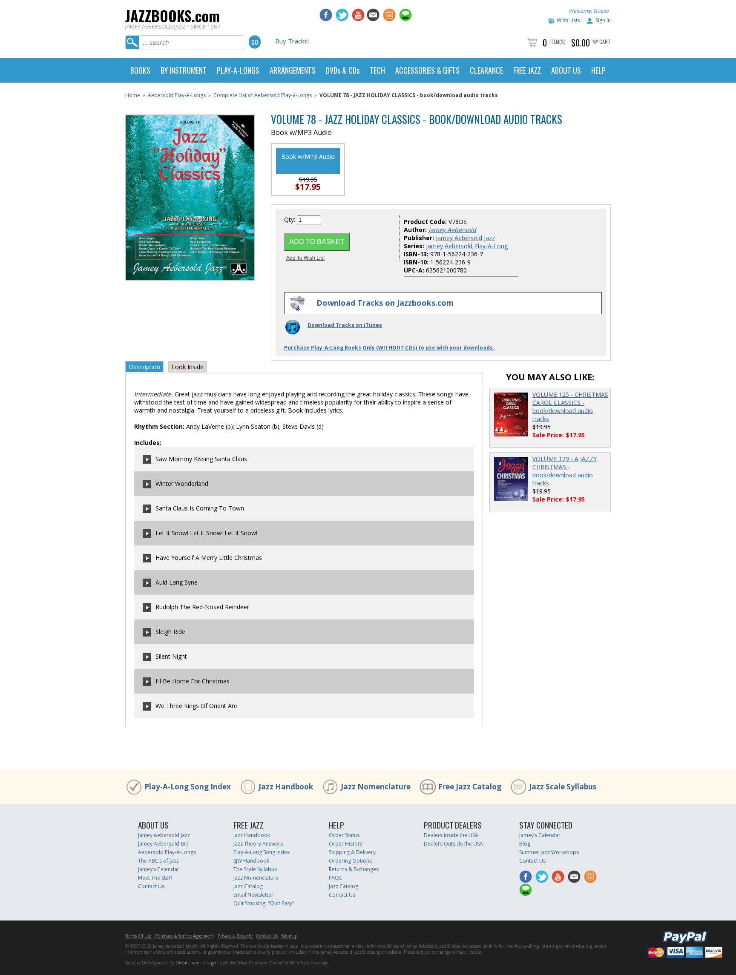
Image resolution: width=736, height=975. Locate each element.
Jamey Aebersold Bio (163, 843)
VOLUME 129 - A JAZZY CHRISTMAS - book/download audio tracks (564, 471)
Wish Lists (568, 20)
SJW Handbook (251, 860)
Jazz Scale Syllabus (562, 786)
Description (144, 367)
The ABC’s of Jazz (158, 860)
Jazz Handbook (286, 786)
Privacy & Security (235, 936)
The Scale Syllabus (255, 869)
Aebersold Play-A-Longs (177, 95)
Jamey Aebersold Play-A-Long (467, 246)
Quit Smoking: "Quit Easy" (263, 903)
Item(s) (557, 41)
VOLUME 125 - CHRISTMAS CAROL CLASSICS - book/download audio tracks (570, 406)
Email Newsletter (253, 894)
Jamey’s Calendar (158, 869)
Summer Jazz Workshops (549, 852)
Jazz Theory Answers (258, 843)
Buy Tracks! (292, 41)
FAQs (335, 877)
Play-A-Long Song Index (187, 786)
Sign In (603, 20)
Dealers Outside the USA (453, 843)
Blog (524, 843)
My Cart (601, 41)
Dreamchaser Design (195, 963)
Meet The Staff (155, 877)
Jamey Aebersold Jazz (465, 238)
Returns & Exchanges (354, 869)
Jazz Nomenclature (376, 786)
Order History (345, 843)
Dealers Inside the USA (451, 835)
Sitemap (289, 936)
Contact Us (151, 886)
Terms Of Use (138, 936)
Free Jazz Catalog (469, 786)
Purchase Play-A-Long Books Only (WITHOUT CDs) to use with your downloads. (389, 347)
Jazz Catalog (248, 886)
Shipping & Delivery (352, 852)
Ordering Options (350, 860)
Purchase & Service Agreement (184, 936)
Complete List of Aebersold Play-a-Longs (262, 95)
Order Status (344, 835)
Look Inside (188, 367)
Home (132, 95)
